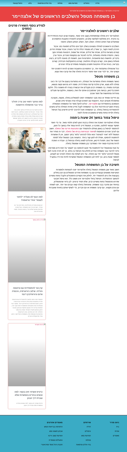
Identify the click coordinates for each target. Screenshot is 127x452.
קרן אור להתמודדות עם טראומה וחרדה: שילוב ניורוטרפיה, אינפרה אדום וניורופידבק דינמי (27, 291)
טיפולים (86, 3)
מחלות (60, 3)
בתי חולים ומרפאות (44, 3)
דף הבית (116, 11)
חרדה (97, 3)
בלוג (30, 3)
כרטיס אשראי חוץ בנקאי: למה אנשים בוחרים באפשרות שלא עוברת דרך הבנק (28, 395)
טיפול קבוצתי (17, 3)
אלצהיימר (108, 11)
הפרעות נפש (73, 3)
